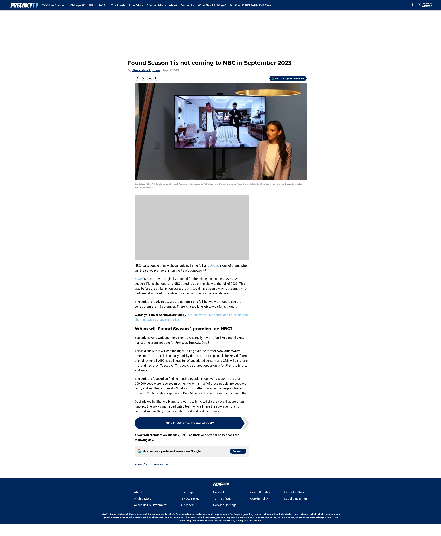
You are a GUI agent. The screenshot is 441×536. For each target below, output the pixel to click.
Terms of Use (222, 498)
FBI (91, 5)
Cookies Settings (224, 505)
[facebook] (412, 4)
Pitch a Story (142, 498)
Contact (218, 492)
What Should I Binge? (212, 5)
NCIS (102, 5)
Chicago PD (77, 5)
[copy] (155, 78)
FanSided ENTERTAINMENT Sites (250, 5)
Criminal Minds (156, 5)
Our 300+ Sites (260, 492)
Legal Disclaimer (295, 498)
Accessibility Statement (150, 505)
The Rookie (118, 5)
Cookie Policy (259, 498)
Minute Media (116, 514)
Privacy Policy (189, 498)
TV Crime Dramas (53, 5)
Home (138, 464)
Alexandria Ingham (146, 70)
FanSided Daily (294, 492)
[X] (419, 4)
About (173, 5)
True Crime (136, 5)
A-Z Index (187, 505)
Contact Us (187, 5)
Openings (186, 492)
